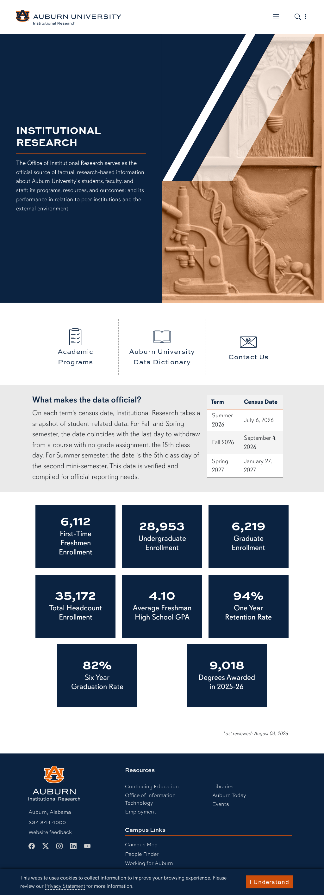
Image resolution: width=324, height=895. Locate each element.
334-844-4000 (47, 821)
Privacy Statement (65, 886)
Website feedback (50, 832)
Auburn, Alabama (49, 811)
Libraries (223, 786)
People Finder (142, 853)
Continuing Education (152, 786)
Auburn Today (229, 795)
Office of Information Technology (150, 798)
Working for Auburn (149, 863)
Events (220, 803)
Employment (140, 811)
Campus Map (141, 844)
